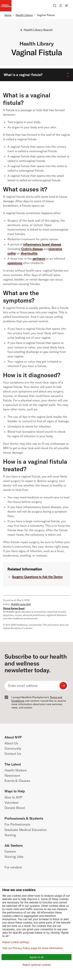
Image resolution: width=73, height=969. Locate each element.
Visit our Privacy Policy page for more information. (32, 948)
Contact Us (12, 754)
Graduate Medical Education (25, 830)
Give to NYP (13, 797)
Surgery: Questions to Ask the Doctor (37, 577)
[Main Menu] (67, 5)
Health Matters (15, 770)
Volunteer (11, 802)
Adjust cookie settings (15, 942)
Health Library (24, 15)
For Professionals (17, 824)
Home (8, 15)
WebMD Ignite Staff (21, 604)
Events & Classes (17, 781)
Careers (10, 851)
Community (12, 748)
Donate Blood (14, 808)
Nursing (10, 835)
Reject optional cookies (36, 964)
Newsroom (12, 775)
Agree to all (36, 957)
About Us (11, 743)
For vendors (13, 867)
